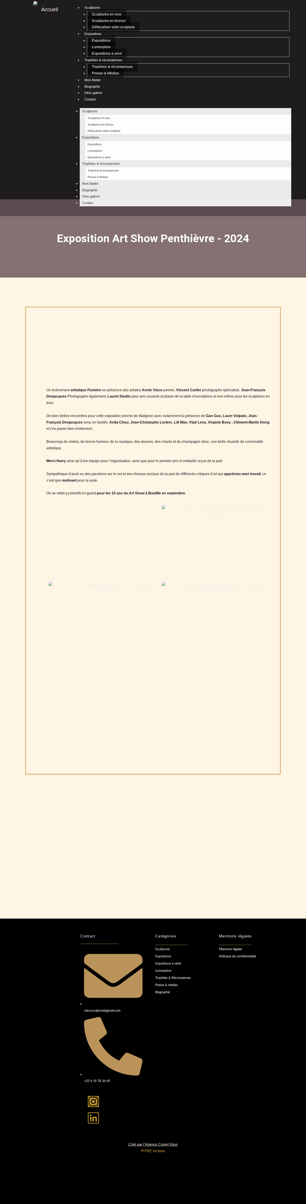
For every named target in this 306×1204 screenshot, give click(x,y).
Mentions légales (230, 949)
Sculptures (92, 7)
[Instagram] (93, 1101)
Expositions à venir (107, 53)
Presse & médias (166, 985)
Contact (90, 99)
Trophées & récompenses (103, 60)
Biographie (92, 86)
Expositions (92, 34)
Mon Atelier (92, 80)
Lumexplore (101, 47)
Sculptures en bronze (109, 21)
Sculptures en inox (106, 14)
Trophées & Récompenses (173, 978)
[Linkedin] (93, 1118)
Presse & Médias (105, 73)
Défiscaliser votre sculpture (113, 27)
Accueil (49, 9)
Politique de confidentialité (237, 956)
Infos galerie (93, 93)
